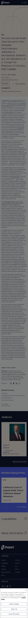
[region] (14, 603)
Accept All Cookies (14, 614)
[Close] (26, 590)
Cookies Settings (14, 604)
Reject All (14, 609)
